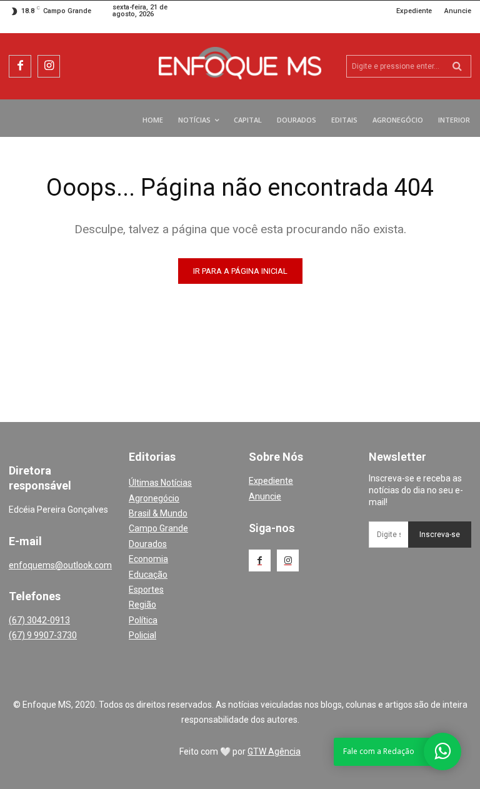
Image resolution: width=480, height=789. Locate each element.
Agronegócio (154, 498)
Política (143, 620)
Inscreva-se (439, 534)
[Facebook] (20, 66)
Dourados (148, 544)
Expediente (271, 481)
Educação (148, 575)
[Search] (457, 66)
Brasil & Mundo (158, 513)
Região (142, 605)
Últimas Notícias (160, 483)
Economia (148, 559)
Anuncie (265, 496)
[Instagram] (49, 66)
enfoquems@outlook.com (60, 565)
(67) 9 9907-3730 (43, 635)
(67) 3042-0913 (39, 620)
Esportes (146, 590)
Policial (142, 635)
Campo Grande (158, 528)
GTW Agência (274, 751)
